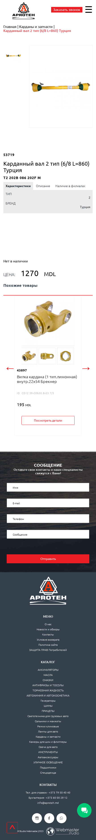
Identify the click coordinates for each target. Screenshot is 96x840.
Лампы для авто (48, 731)
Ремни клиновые (48, 726)
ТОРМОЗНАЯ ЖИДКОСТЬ (48, 690)
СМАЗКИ (48, 680)
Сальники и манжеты (48, 721)
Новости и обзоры (48, 629)
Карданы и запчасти (48, 736)
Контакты (48, 634)
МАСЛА (48, 674)
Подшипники (48, 767)
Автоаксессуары (48, 757)
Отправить (48, 559)
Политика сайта (48, 644)
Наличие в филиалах (70, 186)
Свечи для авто (48, 746)
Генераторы (48, 700)
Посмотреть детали (48, 420)
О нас (48, 624)
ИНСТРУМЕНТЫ (48, 752)
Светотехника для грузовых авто (48, 716)
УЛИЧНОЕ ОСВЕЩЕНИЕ (48, 762)
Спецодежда (48, 772)
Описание (43, 186)
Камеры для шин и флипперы (48, 741)
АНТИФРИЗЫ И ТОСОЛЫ (48, 685)
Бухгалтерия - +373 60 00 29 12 (48, 797)
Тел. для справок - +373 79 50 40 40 (48, 792)
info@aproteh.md (48, 802)
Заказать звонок (66, 10)
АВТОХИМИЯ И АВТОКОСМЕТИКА (48, 695)
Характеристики (18, 186)
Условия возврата (48, 639)
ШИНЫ (48, 705)
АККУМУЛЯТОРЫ (48, 669)
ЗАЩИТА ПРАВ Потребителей (48, 649)
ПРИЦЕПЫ (48, 710)
